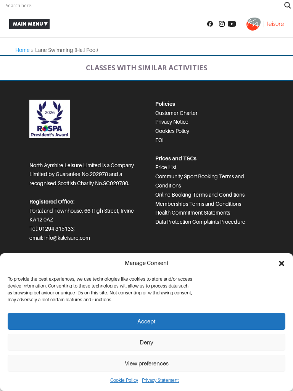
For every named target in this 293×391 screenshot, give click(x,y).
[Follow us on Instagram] (222, 24)
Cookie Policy (124, 380)
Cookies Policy (172, 131)
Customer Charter (176, 113)
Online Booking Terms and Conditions (200, 195)
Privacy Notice (171, 122)
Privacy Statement (160, 380)
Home (22, 50)
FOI (159, 140)
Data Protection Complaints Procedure (200, 222)
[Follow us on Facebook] (210, 24)
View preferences (147, 363)
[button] (281, 263)
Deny (146, 342)
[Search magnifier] (287, 5)
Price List (165, 167)
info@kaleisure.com (67, 238)
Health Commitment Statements (192, 213)
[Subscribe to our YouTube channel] (232, 24)
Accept (146, 321)
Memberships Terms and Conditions (198, 204)
